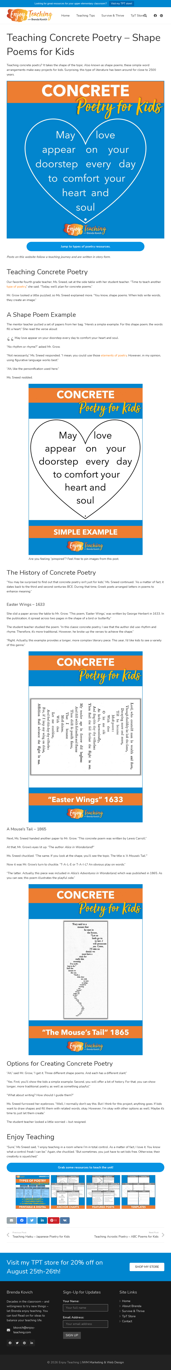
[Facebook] (155, 16)
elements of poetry (114, 355)
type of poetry (16, 287)
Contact (127, 1321)
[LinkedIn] (31, 1343)
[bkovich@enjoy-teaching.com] (10, 1330)
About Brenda (131, 1306)
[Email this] (11, 1220)
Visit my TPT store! (121, 3)
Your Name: (71, 1301)
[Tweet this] (32, 1220)
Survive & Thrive (133, 1311)
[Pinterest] (161, 16)
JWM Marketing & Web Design (103, 1362)
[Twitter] (17, 1343)
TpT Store (129, 1316)
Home (126, 1301)
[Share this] (22, 1220)
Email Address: (73, 1317)
